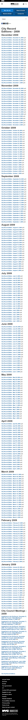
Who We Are (7, 10)
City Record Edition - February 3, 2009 (11, 559)
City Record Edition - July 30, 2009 (10, 278)
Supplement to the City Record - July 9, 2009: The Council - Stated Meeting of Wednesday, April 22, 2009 (13, 663)
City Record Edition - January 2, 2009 (11, 608)
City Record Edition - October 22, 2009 (11, 143)
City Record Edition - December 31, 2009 (12, 38)
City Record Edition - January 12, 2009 (11, 595)
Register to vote (6, 692)
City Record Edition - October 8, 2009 (11, 162)
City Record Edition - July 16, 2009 (10, 299)
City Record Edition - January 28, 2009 (11, 571)
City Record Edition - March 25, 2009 (11, 483)
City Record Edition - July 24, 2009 (10, 287)
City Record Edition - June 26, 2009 (10, 331)
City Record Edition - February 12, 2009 (12, 544)
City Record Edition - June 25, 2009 (10, 333)
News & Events (21, 10)
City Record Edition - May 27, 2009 (10, 381)
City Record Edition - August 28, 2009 (11, 229)
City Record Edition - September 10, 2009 (12, 209)
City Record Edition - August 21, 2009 (11, 240)
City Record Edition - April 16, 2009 (10, 445)
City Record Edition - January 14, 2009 (11, 591)
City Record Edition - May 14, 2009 (10, 399)
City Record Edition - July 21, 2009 (10, 293)
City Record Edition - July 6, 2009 (10, 317)
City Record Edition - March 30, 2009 (11, 476)
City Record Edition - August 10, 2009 (11, 259)
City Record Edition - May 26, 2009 (10, 384)
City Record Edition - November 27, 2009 (12, 90)
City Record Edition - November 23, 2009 (12, 97)
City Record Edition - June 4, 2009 (10, 365)
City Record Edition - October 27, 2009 (11, 137)
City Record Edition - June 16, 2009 (10, 348)
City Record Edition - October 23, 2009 (11, 141)
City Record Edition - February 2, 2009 (11, 561)
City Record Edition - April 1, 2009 (10, 469)
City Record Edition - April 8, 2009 (10, 458)
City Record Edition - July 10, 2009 (10, 308)
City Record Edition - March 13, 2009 (11, 500)
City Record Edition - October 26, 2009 (11, 139)
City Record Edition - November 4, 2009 (12, 122)
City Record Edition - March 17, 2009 (11, 496)
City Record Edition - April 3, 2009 (10, 464)
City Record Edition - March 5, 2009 (10, 513)
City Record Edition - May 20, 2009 (10, 390)
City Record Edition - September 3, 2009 (12, 217)
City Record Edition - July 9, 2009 (10, 310)
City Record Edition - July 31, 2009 (10, 276)
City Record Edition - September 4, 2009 (12, 215)
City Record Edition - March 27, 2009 (11, 479)
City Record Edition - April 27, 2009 (10, 430)
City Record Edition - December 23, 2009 (12, 48)
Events (4, 683)
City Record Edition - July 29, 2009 (10, 280)
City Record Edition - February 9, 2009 (11, 551)
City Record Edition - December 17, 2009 (12, 57)
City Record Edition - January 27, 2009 (11, 573)
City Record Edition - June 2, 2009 (10, 369)
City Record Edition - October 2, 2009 (11, 171)
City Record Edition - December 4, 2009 (12, 76)
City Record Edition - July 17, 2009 (10, 297)
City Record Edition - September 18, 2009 (12, 196)
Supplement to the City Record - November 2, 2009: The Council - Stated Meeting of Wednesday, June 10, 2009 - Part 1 (13, 653)
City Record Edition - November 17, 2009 (12, 105)
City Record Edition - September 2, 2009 (12, 219)
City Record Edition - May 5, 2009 (10, 414)
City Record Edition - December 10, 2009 (12, 68)
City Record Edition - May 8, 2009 (10, 407)
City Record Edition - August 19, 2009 (11, 244)
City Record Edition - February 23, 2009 (12, 531)
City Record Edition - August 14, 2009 (11, 251)
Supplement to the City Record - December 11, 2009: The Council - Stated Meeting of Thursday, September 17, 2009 (14, 623)
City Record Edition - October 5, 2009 (11, 169)
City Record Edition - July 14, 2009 (10, 304)
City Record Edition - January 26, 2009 (11, 576)
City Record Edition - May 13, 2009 (10, 401)
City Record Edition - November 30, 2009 (12, 88)
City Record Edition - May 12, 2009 (10, 403)
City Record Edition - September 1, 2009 (12, 222)
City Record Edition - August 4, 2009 (11, 268)
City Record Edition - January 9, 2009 (11, 597)
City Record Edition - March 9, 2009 (10, 508)
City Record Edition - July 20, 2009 (10, 295)
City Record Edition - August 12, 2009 (11, 255)
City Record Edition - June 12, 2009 (10, 352)
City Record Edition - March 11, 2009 (11, 504)
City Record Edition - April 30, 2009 (10, 424)
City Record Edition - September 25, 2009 (12, 185)
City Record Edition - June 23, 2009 (10, 337)
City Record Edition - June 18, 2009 (10, 344)
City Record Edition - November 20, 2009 (12, 99)
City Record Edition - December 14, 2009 (12, 63)
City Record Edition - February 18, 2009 (12, 538)
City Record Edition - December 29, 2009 (12, 42)
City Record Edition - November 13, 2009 (12, 110)
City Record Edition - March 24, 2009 (11, 485)
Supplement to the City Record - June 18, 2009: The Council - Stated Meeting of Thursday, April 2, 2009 (12, 668)
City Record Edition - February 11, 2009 (12, 546)
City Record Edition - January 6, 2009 (11, 603)
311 (3, 688)
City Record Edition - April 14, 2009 (10, 449)
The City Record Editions (8, 673)
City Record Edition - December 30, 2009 (12, 40)
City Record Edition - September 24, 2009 (12, 187)
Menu (2, 3)
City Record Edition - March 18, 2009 (11, 494)
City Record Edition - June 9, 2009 (10, 359)
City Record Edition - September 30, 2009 (12, 179)
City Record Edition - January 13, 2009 (11, 593)
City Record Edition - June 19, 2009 (10, 342)
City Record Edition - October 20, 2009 (11, 147)
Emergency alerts (7, 694)
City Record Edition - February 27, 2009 (12, 523)
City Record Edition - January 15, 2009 (11, 588)
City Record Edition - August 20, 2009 (11, 242)
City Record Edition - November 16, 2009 (12, 107)
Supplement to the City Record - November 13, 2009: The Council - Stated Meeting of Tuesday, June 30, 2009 (13, 643)
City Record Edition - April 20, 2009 (10, 441)
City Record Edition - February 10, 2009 (12, 548)
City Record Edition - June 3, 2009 (10, 367)
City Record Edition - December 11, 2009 (12, 65)
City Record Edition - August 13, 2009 (11, 253)
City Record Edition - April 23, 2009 (10, 434)
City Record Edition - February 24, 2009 (12, 529)
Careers (4, 696)
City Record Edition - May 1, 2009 (10, 418)
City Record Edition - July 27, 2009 (10, 284)
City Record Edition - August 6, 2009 (11, 264)
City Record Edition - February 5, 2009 (11, 555)
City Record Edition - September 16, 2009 (12, 200)
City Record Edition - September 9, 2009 (12, 211)
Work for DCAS (7, 13)
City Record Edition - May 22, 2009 (10, 386)
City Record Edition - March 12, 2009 (11, 502)
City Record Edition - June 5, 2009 (10, 363)
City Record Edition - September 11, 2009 (12, 207)
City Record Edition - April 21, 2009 (10, 439)
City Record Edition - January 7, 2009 (11, 601)
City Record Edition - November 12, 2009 (12, 112)
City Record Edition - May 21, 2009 (10, 388)
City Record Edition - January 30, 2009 (11, 567)
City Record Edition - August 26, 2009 (11, 234)
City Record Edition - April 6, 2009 (10, 462)
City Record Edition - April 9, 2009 (10, 456)
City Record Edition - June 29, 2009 (10, 329)
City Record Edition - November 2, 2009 (12, 125)
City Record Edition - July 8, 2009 (10, 312)
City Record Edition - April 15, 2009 (10, 447)
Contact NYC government (9, 690)
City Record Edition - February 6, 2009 (11, 553)
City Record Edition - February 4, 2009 (11, 557)
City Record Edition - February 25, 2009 (12, 527)
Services (4, 681)
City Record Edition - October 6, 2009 (11, 167)
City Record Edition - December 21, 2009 (12, 53)
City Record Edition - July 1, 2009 (10, 321)
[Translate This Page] (23, 4)
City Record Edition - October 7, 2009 (11, 165)
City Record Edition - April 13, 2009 (10, 451)
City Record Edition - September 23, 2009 (12, 190)
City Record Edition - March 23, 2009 (11, 487)
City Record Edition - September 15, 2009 (12, 202)
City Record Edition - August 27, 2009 (11, 232)
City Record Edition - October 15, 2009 (11, 154)
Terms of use (5, 705)
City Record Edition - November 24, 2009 (12, 95)
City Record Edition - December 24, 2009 (12, 46)
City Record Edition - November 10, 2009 (12, 114)
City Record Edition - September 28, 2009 (12, 183)
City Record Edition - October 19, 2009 (11, 150)
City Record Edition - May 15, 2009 (10, 396)
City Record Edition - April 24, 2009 (10, 432)
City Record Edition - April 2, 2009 (10, 466)
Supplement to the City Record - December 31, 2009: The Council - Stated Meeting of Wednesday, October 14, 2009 (14, 618)
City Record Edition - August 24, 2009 (11, 238)
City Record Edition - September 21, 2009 (12, 194)
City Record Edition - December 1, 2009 (12, 82)
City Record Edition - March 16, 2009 (11, 498)
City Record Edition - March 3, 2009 (10, 517)
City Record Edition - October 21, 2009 (11, 145)
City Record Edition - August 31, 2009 (11, 227)
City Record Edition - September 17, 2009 (12, 198)
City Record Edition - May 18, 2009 (10, 394)
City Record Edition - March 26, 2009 (11, 481)
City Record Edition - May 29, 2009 (10, 377)
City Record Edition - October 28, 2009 (11, 135)
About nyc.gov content (8, 707)
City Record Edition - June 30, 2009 (10, 327)
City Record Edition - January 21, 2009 (11, 582)
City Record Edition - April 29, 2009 (10, 426)
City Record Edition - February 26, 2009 (12, 525)
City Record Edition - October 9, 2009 (11, 160)
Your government (7, 686)
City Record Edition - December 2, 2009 (12, 80)
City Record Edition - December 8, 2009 (12, 72)
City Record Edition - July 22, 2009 (10, 291)
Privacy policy (6, 703)
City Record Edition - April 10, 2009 (10, 454)
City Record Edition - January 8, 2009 (11, 599)
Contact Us (21, 13)
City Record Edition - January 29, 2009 (11, 569)
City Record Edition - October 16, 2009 (11, 152)
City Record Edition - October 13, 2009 (11, 158)
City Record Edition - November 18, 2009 (12, 103)
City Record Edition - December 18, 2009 (12, 55)
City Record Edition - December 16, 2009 (12, 59)
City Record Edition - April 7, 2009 (10, 460)
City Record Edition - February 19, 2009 (12, 536)
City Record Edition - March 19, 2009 (11, 491)
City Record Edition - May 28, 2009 (10, 379)
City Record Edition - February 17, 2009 (12, 540)
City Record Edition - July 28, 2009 (10, 282)
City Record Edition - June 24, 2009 (10, 335)
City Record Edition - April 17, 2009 (10, 443)
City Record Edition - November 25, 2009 (12, 92)
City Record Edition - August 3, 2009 (11, 270)
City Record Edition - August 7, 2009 (11, 262)
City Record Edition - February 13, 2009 (12, 542)
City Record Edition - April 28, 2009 (10, 428)
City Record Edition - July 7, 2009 (10, 314)
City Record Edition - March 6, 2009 (10, 511)
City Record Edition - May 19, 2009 (10, 392)
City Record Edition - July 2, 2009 (10, 319)
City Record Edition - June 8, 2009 (10, 361)
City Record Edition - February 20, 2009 (12, 533)
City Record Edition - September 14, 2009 (12, 205)
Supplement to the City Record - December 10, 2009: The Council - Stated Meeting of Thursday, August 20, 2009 (14, 633)
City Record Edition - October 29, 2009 (11, 132)
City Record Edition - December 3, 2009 (12, 78)
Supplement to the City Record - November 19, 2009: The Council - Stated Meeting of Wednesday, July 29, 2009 (13, 638)
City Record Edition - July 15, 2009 (10, 302)
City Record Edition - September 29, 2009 (12, 181)
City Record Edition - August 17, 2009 (11, 249)
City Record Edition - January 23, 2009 (11, 578)
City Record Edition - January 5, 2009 (11, 606)
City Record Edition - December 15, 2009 (12, 61)
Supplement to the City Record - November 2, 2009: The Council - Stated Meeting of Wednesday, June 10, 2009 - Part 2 (13, 648)
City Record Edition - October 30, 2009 (11, 130)
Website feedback (7, 698)
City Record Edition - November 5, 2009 (12, 120)
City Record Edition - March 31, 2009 (11, 474)
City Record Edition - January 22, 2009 (11, 580)
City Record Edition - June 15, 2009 (10, 350)
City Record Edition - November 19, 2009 (12, 101)
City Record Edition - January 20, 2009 (11, 584)
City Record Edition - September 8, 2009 (12, 213)
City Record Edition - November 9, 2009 (12, 116)
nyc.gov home (6, 679)
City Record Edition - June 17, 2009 (10, 346)
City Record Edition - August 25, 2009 (11, 236)
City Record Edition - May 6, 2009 (10, 411)
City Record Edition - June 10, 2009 (10, 357)
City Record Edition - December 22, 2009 (12, 50)
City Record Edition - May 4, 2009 (10, 416)
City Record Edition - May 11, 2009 (10, 405)
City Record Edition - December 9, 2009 (12, 70)
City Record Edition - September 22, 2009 (12, 192)
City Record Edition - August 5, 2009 (11, 266)
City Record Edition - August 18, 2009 (11, 247)
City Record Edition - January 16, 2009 (11, 586)
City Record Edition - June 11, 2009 (10, 354)
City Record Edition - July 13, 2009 (10, 306)
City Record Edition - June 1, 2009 (10, 371)
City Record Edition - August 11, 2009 (11, 257)
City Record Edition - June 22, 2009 (10, 339)
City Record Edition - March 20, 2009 (11, 489)
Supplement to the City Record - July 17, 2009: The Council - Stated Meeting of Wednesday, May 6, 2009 (13, 658)
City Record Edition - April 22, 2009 (10, 436)
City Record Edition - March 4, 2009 (10, 515)
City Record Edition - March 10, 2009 (11, 506)
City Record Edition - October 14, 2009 (11, 156)
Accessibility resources (8, 701)
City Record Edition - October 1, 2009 (11, 173)
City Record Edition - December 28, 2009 (12, 44)
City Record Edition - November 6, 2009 (12, 118)
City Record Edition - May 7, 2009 (10, 409)
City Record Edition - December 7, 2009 (12, 74)
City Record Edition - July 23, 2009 (10, 289)
